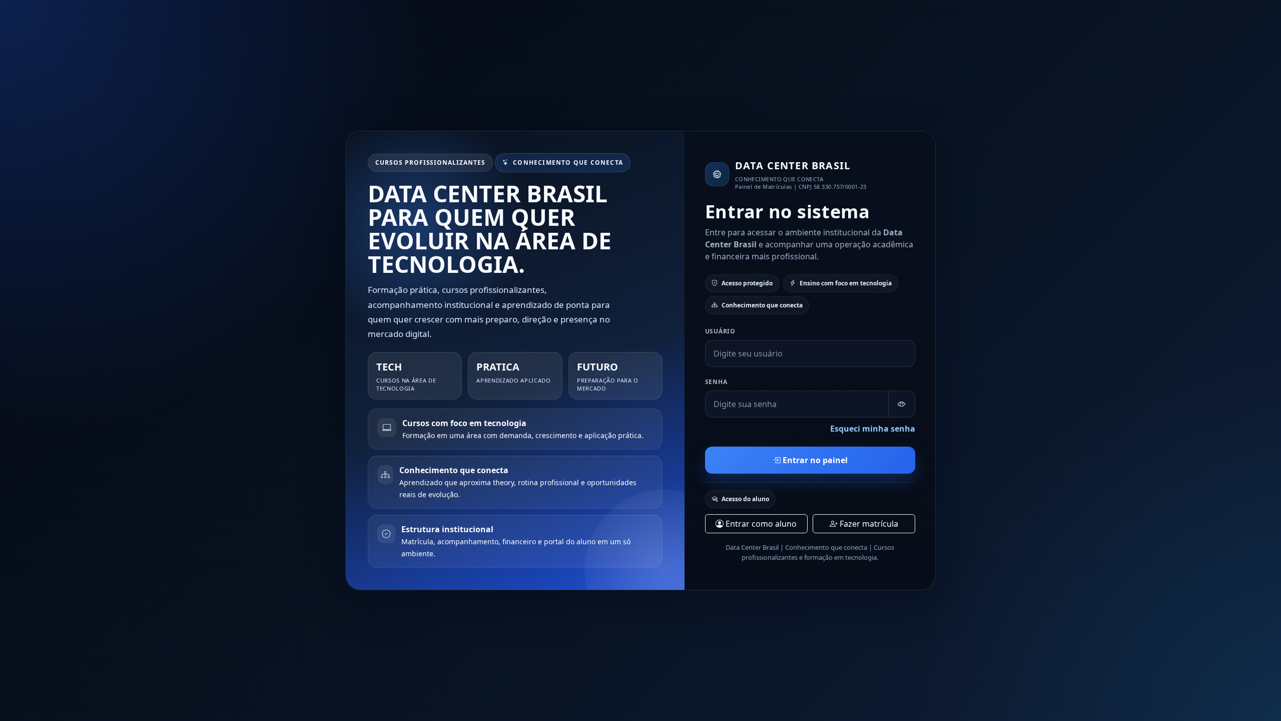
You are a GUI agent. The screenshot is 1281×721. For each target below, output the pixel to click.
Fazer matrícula (868, 523)
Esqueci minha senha (872, 428)
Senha (716, 382)
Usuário (720, 331)
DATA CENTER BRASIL (793, 165)
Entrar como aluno (760, 523)
